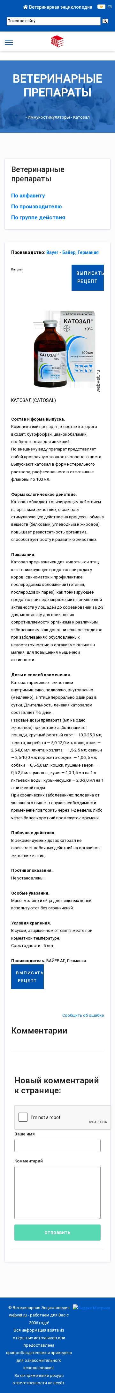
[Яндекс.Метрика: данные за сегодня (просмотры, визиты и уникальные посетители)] (91, 1308)
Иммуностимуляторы (49, 117)
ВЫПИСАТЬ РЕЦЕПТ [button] (90, 277)
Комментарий (28, 1161)
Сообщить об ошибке (83, 1015)
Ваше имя (24, 1134)
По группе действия (38, 217)
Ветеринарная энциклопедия (60, 7)
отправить (57, 1232)
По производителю (36, 206)
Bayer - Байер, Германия (72, 252)
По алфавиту (28, 195)
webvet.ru (18, 1315)
